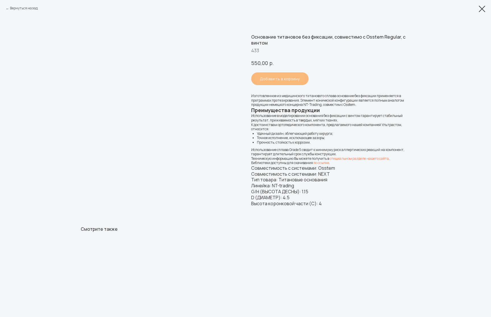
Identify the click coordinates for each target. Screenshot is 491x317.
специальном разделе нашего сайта (359, 158)
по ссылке (321, 162)
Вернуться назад (24, 8)
